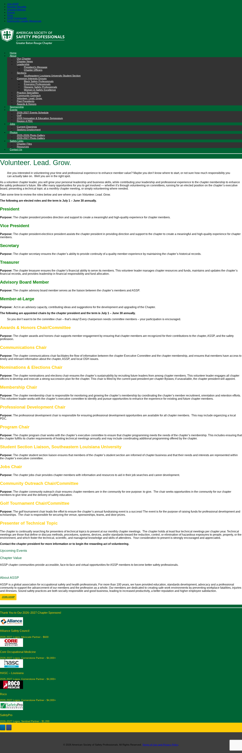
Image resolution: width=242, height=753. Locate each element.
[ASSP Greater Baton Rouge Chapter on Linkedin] (2, 727)
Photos (14, 132)
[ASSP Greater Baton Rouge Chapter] (121, 37)
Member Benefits (16, 6)
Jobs (12, 123)
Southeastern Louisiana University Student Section (52, 75)
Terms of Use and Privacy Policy (160, 744)
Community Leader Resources (24, 21)
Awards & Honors (26, 104)
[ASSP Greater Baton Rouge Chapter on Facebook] (9, 727)
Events (11, 12)
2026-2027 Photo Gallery (31, 138)
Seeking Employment (29, 129)
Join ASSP (13, 3)
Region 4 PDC (25, 121)
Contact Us (16, 149)
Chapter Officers (33, 70)
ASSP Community (17, 18)
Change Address (16, 9)
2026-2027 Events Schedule (33, 112)
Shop (10, 15)
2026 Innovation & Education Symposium (40, 118)
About (13, 55)
